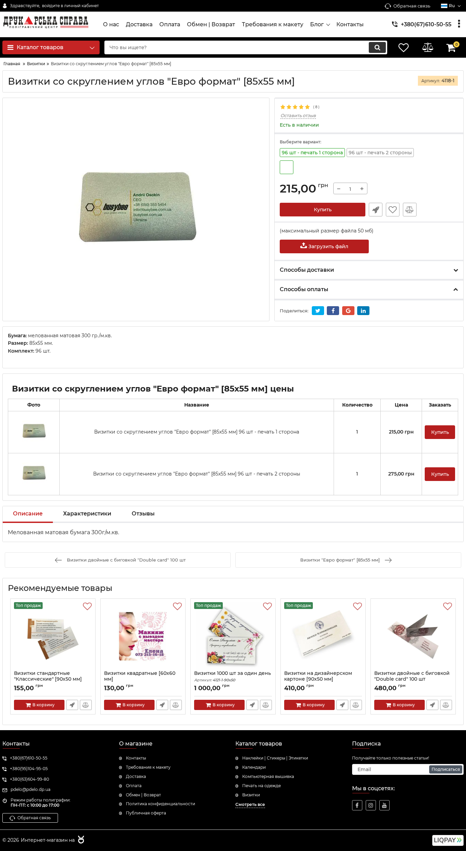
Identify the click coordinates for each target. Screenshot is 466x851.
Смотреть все (250, 804)
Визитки (251, 794)
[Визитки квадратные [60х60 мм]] (143, 636)
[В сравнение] (410, 209)
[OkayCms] (80, 840)
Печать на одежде (261, 785)
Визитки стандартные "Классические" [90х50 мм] (48, 679)
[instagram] (371, 805)
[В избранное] (392, 209)
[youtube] (384, 805)
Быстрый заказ (375, 209)
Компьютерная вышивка (268, 776)
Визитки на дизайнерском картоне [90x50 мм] (318, 679)
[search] (377, 47)
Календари (254, 767)
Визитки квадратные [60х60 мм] (139, 679)
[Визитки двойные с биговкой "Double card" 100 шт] (413, 636)
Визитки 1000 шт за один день (232, 676)
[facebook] (357, 805)
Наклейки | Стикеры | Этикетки (275, 758)
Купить (323, 210)
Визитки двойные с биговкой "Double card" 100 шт (412, 679)
